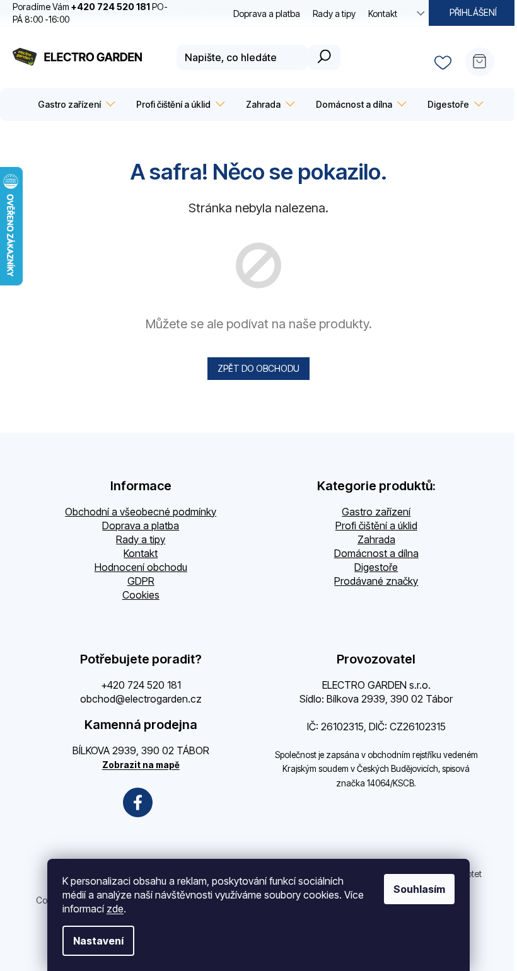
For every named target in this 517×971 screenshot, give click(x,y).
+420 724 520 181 (141, 685)
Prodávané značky (376, 581)
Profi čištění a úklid (376, 525)
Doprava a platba (266, 13)
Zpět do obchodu (258, 368)
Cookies (141, 595)
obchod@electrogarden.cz (141, 698)
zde (115, 908)
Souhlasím (419, 889)
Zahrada (376, 539)
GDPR (140, 581)
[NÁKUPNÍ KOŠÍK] (484, 57)
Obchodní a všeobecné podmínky (140, 511)
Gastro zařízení (376, 511)
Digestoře (376, 567)
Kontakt (382, 13)
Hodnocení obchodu (141, 567)
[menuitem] (74, 105)
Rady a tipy (334, 13)
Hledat (324, 57)
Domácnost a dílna (376, 553)
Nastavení (98, 940)
